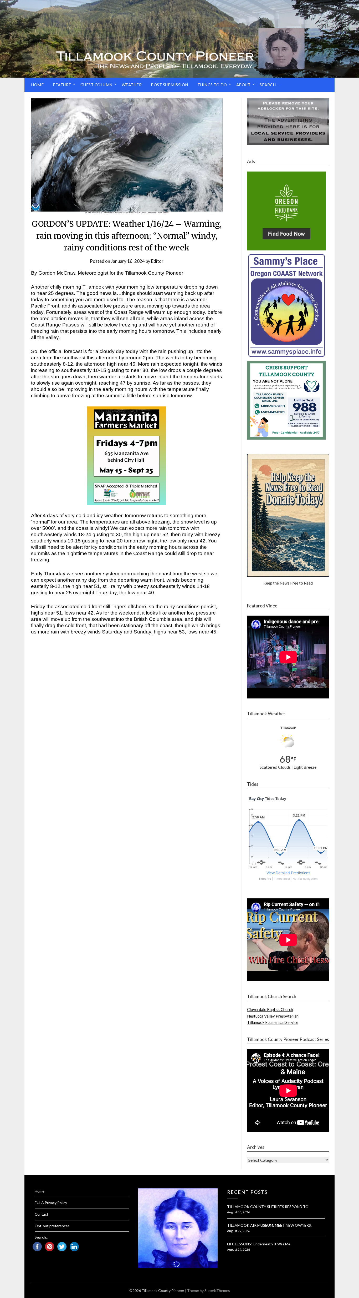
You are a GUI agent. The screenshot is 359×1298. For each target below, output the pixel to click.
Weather (132, 84)
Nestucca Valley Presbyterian (273, 1016)
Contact (41, 1214)
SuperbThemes (217, 1290)
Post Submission (169, 84)
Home (37, 84)
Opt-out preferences (52, 1226)
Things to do (212, 84)
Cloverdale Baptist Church (270, 1009)
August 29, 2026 (238, 1231)
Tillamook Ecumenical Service (272, 1022)
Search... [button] (269, 84)
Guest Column (96, 84)
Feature (62, 84)
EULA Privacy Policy (51, 1202)
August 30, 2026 (238, 1212)
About (243, 84)
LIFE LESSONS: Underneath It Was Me (258, 1244)
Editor (157, 261)
